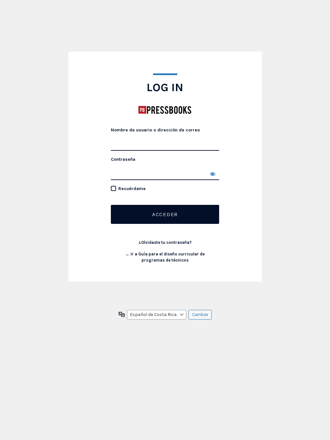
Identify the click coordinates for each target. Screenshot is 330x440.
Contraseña (123, 159)
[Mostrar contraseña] (212, 173)
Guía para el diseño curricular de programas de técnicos (165, 110)
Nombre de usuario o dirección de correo (155, 130)
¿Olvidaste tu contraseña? (165, 242)
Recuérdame (132, 188)
